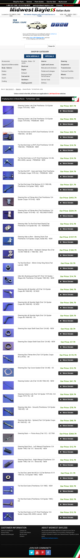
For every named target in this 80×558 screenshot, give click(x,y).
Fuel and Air (25, 76)
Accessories (6, 61)
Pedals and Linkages (48, 71)
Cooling (4, 81)
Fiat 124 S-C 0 (10, 89)
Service (29, 2)
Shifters (44, 83)
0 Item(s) (65, 5)
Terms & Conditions (7, 530)
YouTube (37, 552)
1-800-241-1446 (11, 5)
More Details (68, 111)
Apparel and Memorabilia (10, 64)
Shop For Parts (18, 2)
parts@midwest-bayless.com (43, 5)
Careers (22, 536)
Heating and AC (26, 83)
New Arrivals (32, 56)
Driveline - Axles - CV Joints (28, 62)
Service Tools (45, 79)
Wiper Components (67, 78)
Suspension (65, 64)
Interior (43, 61)
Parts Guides (39, 2)
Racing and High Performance (46, 75)
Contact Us (23, 530)
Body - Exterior (7, 68)
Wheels (63, 74)
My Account (63, 2)
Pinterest (42, 552)
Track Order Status (25, 532)
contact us (53, 34)
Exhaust (24, 73)
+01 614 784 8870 (24, 5)
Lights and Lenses (47, 64)
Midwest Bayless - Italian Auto (40, 10)
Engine (23, 69)
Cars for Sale (51, 2)
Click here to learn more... (50, 538)
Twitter (31, 552)
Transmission (66, 68)
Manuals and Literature (48, 68)
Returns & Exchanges (7, 534)
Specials (49, 56)
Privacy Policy (5, 532)
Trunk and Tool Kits (67, 71)
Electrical (24, 66)
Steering (64, 61)
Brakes (4, 71)
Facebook (48, 552)
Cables (4, 74)
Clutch (4, 78)
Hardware (24, 79)
